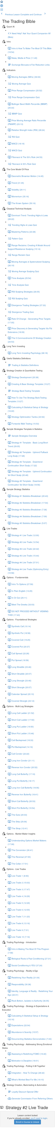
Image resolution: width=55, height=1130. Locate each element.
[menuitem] (1, 6)
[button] (1, 2)
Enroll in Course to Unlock (27, 1122)
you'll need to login (39, 1118)
